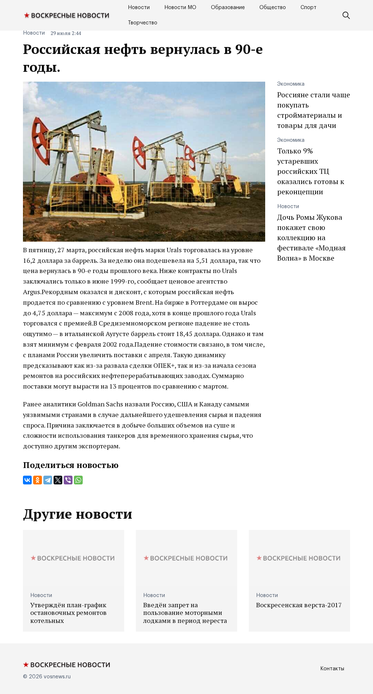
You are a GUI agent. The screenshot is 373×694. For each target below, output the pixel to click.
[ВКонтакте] (27, 480)
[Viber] (68, 480)
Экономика (291, 84)
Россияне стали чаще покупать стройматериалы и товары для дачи (313, 110)
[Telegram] (47, 480)
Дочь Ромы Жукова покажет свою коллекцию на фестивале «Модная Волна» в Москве (311, 237)
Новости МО (180, 7)
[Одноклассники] (37, 480)
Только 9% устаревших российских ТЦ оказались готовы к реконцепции (310, 171)
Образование (228, 7)
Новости (139, 7)
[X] (58, 480)
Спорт (309, 7)
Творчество (142, 23)
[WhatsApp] (78, 480)
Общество (272, 7)
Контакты (332, 668)
